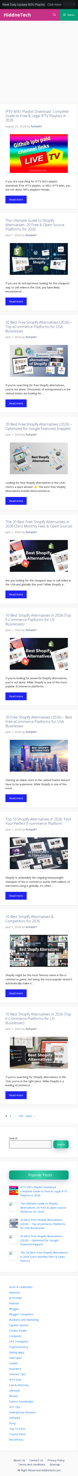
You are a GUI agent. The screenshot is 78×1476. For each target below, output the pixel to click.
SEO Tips (14, 1407)
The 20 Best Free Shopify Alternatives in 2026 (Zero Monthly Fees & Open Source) (38, 524)
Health (13, 1363)
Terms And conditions (31, 1464)
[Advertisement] (39, 63)
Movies (13, 1396)
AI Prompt (15, 1298)
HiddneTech (17, 15)
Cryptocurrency (18, 1347)
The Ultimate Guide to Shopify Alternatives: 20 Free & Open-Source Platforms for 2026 (34, 225)
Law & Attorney (19, 1385)
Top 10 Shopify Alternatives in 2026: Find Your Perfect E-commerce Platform (38, 821)
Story (12, 1423)
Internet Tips (17, 1374)
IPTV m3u (15, 1379)
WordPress (16, 1439)
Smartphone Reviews (22, 1412)
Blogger (14, 1309)
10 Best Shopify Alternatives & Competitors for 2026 (29, 918)
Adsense (14, 1292)
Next (30, 1116)
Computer (15, 1336)
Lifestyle (14, 1390)
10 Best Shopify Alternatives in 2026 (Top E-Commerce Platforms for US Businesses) (38, 619)
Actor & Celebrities (21, 1287)
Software (14, 1418)
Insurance (15, 1368)
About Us (19, 1460)
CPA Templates (18, 1341)
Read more (16, 199)
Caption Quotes (19, 1325)
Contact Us (36, 1460)
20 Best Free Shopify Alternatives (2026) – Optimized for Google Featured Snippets (38, 426)
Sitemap (55, 1464)
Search (13, 1138)
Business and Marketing (24, 1319)
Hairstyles (15, 1358)
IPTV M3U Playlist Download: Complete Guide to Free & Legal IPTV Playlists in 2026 (37, 116)
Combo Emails (18, 1330)
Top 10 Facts (17, 1428)
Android (14, 1303)
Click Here (54, 5)
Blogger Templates (21, 1314)
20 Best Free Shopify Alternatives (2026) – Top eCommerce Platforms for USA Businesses (38, 326)
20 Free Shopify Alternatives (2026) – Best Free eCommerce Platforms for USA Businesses (38, 721)
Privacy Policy (56, 1460)
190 (21, 1116)
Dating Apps (16, 1352)
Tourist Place (17, 1434)
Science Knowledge (21, 1401)
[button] (54, 15)
